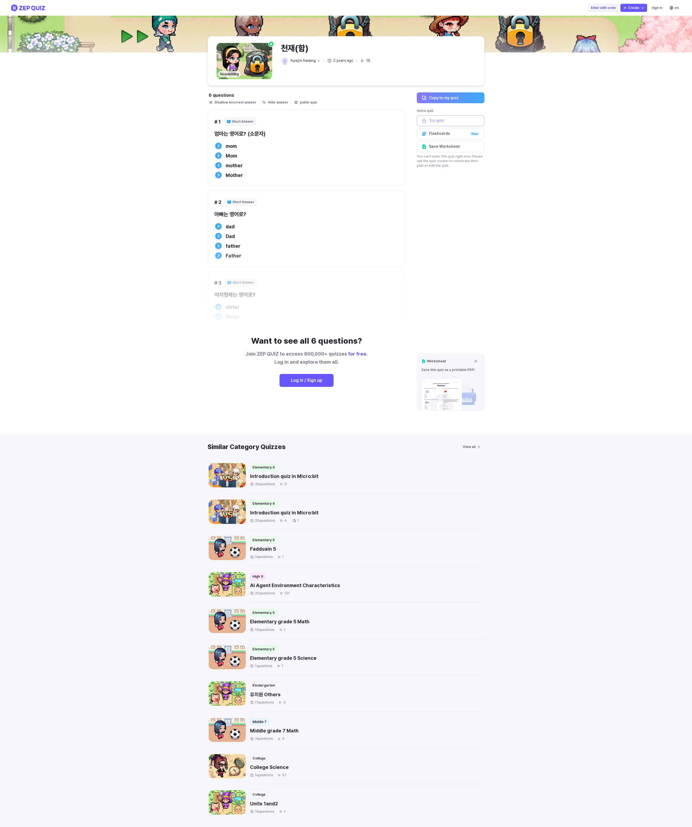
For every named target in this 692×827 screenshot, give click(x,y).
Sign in (657, 8)
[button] (450, 382)
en (677, 8)
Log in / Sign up (306, 380)
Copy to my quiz (443, 97)
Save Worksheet (444, 146)
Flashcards (453, 133)
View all (469, 447)
